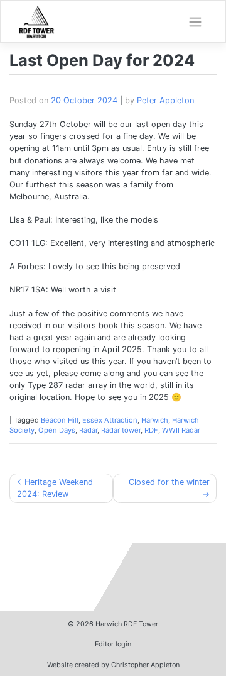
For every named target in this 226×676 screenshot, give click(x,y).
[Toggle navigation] (195, 22)
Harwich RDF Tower (126, 623)
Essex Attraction (109, 420)
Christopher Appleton (145, 664)
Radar (88, 430)
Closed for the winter (169, 482)
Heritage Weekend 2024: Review (55, 488)
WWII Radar (181, 430)
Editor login (113, 644)
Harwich (154, 420)
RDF (151, 430)
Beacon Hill (59, 420)
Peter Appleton (165, 100)
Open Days (56, 430)
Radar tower (121, 430)
